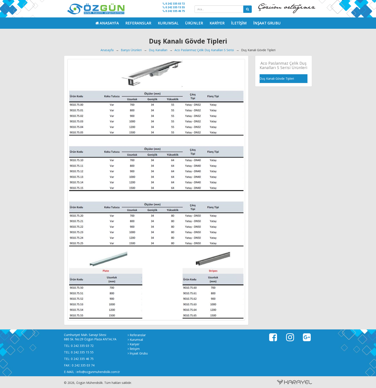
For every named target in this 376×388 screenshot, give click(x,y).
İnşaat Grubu (267, 22)
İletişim (239, 22)
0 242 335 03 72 (175, 3)
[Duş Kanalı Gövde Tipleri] (156, 189)
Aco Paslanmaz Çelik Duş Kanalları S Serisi (204, 50)
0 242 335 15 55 (175, 7)
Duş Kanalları (158, 50)
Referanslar (138, 22)
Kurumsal (168, 22)
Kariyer (217, 22)
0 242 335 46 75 (175, 11)
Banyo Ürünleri (131, 50)
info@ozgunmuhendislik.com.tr (98, 372)
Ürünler (194, 22)
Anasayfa (107, 50)
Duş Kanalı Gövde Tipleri (277, 78)
